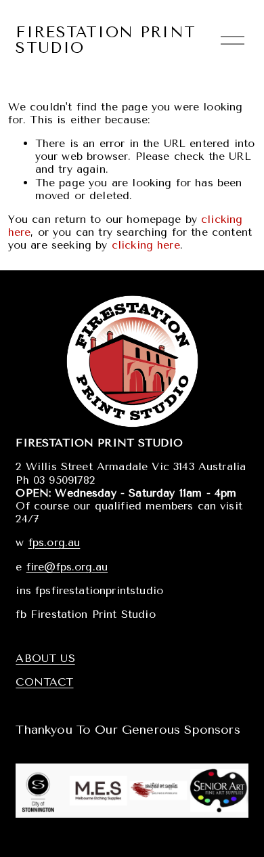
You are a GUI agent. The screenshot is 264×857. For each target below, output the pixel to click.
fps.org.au (54, 542)
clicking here (146, 244)
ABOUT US (45, 658)
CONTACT (44, 681)
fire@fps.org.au (67, 566)
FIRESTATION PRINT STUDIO (106, 39)
